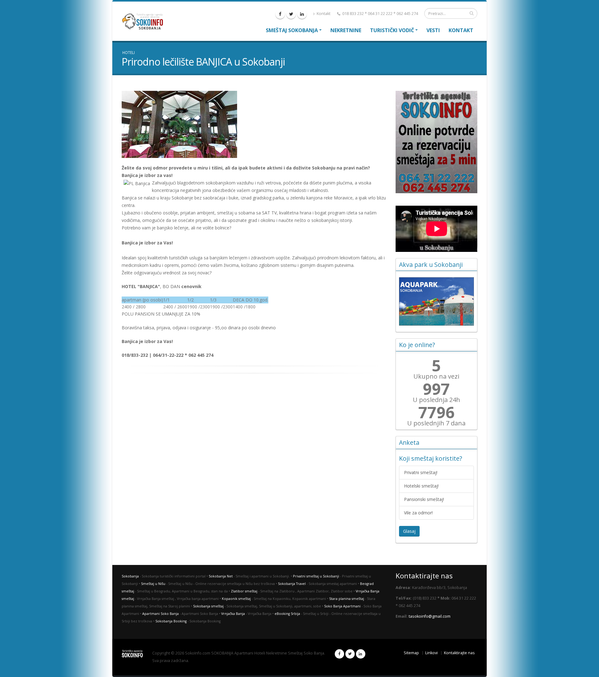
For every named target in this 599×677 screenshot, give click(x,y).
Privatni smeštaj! (420, 472)
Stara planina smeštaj (346, 598)
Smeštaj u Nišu (153, 583)
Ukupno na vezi (436, 376)
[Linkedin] (302, 14)
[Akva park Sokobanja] (436, 301)
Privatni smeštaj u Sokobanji (316, 576)
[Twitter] (291, 14)
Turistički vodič (392, 30)
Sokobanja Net (221, 576)
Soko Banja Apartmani (342, 606)
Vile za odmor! (418, 513)
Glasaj (409, 531)
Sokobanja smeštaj (208, 606)
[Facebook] (280, 14)
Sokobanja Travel (292, 583)
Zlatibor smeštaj (244, 591)
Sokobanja (130, 576)
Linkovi (431, 652)
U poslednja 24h (436, 400)
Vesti (433, 30)
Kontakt (323, 13)
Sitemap (411, 652)
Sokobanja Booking (171, 621)
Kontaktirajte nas (459, 652)
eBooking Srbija (287, 613)
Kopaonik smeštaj (236, 598)
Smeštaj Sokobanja (292, 30)
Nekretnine (345, 30)
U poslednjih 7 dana (436, 423)
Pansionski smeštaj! (424, 499)
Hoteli (128, 52)
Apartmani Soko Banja (160, 613)
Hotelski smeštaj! (421, 486)
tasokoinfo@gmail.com (429, 616)
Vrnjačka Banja (233, 613)
